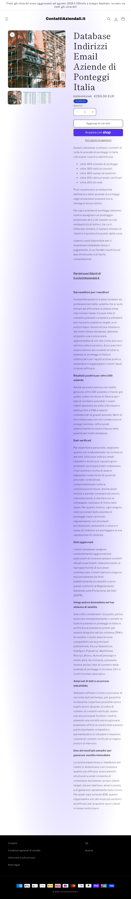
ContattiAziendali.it (69, 892)
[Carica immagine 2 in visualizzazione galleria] (29, 97)
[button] (6, 19)
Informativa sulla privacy (21, 857)
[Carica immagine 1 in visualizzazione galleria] (14, 97)
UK (87, 843)
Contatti (12, 843)
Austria (89, 850)
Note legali (14, 864)
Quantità (77, 105)
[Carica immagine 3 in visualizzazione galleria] (44, 97)
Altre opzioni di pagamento (98, 140)
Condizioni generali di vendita (24, 850)
